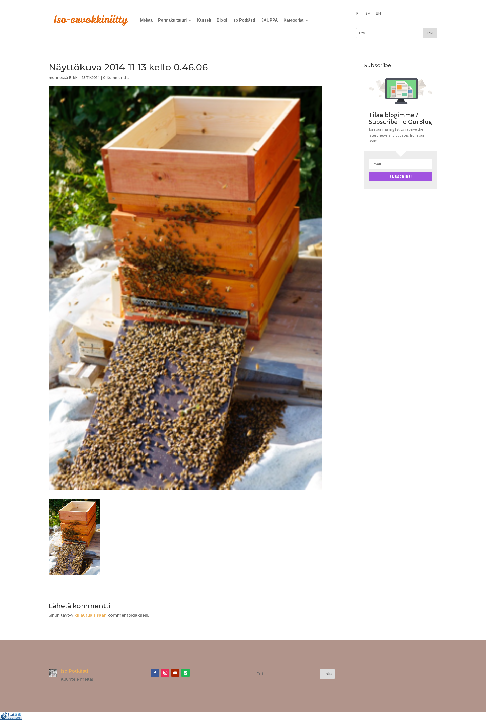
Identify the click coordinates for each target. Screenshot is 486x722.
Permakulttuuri (172, 20)
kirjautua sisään (90, 615)
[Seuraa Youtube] (175, 673)
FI (358, 14)
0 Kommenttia (116, 77)
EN (378, 14)
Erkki (73, 77)
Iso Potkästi (243, 20)
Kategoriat (293, 20)
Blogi (222, 20)
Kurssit (204, 20)
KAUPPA (269, 20)
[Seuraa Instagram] (165, 673)
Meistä (146, 20)
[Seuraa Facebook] (155, 673)
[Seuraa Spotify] (185, 673)
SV (367, 14)
